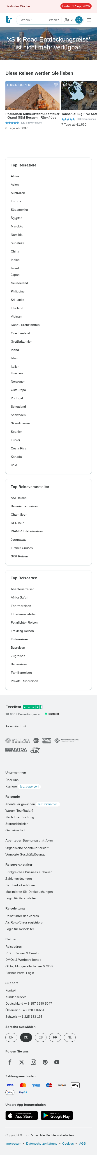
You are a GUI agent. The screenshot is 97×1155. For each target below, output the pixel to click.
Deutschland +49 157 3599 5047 (28, 1003)
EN (11, 1037)
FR (55, 1037)
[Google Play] (57, 1115)
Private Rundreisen (24, 681)
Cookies (68, 1143)
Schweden (18, 415)
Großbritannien (21, 341)
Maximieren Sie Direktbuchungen (29, 891)
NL (70, 1037)
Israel (15, 268)
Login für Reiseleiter (19, 929)
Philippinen (18, 291)
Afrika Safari (19, 597)
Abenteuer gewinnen (31, 804)
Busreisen (18, 647)
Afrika (15, 176)
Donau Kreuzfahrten (25, 325)
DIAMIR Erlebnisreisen (27, 531)
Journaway (18, 539)
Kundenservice (16, 997)
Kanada (16, 456)
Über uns (11, 780)
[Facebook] (9, 1062)
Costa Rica (18, 448)
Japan (15, 274)
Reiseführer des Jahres (22, 916)
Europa (16, 201)
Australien (18, 193)
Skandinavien (20, 423)
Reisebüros (13, 946)
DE (26, 1037)
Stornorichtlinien (16, 823)
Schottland (18, 406)
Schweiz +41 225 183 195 (23, 1016)
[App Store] (21, 1115)
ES (41, 1037)
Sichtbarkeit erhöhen (20, 885)
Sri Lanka (17, 300)
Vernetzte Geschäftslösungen (26, 854)
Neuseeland (19, 283)
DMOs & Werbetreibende (23, 959)
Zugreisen (18, 656)
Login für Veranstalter (20, 898)
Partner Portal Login (19, 973)
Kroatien (17, 373)
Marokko (17, 226)
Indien (15, 260)
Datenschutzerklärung (42, 1143)
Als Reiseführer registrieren (24, 922)
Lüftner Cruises (22, 548)
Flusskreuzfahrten (24, 614)
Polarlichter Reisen (24, 622)
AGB (82, 1143)
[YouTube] (56, 1062)
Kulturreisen (19, 639)
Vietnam (17, 316)
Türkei (15, 440)
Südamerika (19, 209)
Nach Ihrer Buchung (19, 817)
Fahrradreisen (21, 606)
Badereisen (19, 664)
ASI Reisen (19, 498)
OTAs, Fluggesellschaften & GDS (29, 966)
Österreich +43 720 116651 (24, 1010)
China (15, 251)
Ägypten (17, 218)
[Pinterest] (45, 1062)
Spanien (17, 431)
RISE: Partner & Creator (22, 953)
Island (15, 358)
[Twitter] (21, 1062)
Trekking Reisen (22, 631)
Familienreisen (21, 672)
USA (14, 465)
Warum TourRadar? (19, 810)
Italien (15, 366)
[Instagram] (33, 1062)
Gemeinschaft (15, 830)
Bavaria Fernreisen (24, 506)
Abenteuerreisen (23, 589)
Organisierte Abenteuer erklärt (26, 848)
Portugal (17, 398)
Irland (15, 350)
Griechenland (20, 333)
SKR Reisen (19, 556)
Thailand (17, 308)
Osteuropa (18, 390)
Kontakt (10, 990)
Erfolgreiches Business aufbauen (28, 872)
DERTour (17, 523)
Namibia (17, 234)
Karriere (22, 786)
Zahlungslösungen (18, 878)
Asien (15, 184)
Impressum (13, 1143)
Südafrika (17, 243)
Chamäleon (19, 514)
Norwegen (18, 381)
